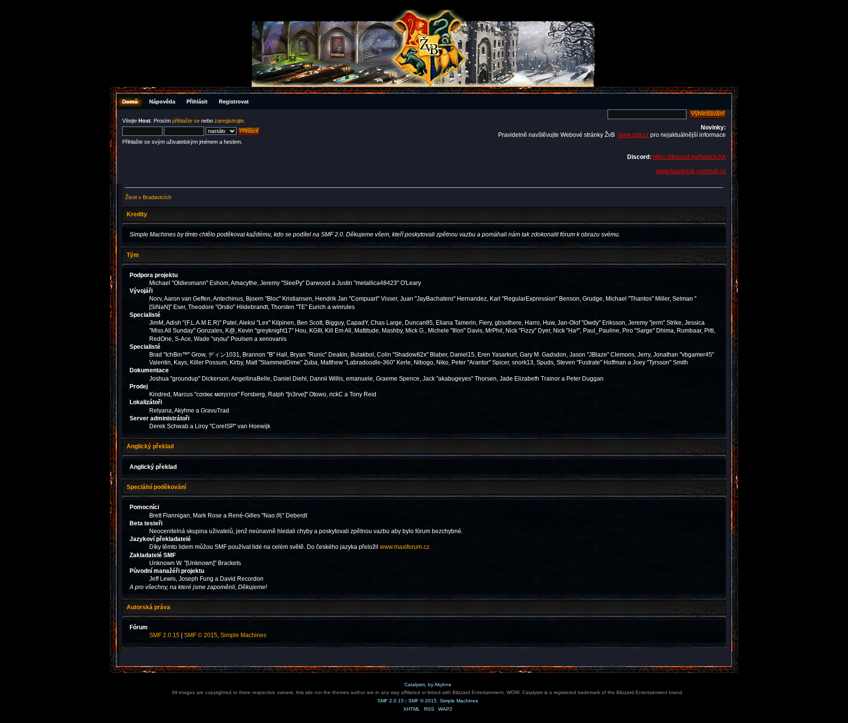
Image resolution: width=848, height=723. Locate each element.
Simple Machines (243, 635)
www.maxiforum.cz (404, 546)
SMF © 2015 (200, 635)
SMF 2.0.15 (164, 635)
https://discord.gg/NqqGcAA (689, 157)
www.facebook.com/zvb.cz (691, 171)
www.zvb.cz (633, 134)
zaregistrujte (229, 121)
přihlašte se (186, 121)
